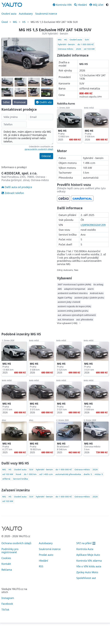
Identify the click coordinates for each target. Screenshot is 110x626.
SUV (87, 39)
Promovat (20, 102)
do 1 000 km (30, 474)
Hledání (43, 560)
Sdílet (6, 102)
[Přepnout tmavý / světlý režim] (107, 4)
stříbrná (6, 478)
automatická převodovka (68, 474)
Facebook (7, 603)
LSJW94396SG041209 (93, 225)
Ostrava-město (65, 48)
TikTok (5, 609)
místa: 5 (99, 474)
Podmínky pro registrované (9, 550)
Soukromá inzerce (46, 13)
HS (23, 22)
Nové (18, 474)
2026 (78, 48)
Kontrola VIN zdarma (89, 560)
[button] (44, 102)
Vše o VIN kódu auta (88, 566)
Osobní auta (8, 13)
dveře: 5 (88, 474)
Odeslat (46, 156)
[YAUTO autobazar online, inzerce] (11, 4)
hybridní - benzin (66, 44)
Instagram (7, 598)
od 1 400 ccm (46, 474)
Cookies (6, 558)
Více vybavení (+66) (67, 323)
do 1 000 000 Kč (85, 44)
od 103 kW (89, 48)
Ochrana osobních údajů (16, 543)
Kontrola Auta (84, 549)
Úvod (4, 22)
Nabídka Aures (66, 103)
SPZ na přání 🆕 (85, 543)
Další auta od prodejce (18, 187)
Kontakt (6, 563)
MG (15, 22)
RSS (41, 566)
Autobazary (26, 13)
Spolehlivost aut (86, 578)
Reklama (6, 569)
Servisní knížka (20, 478)
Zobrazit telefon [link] (14, 193)
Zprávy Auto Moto (87, 572)
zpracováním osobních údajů (39, 149)
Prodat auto (46, 554)
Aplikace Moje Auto (88, 554)
